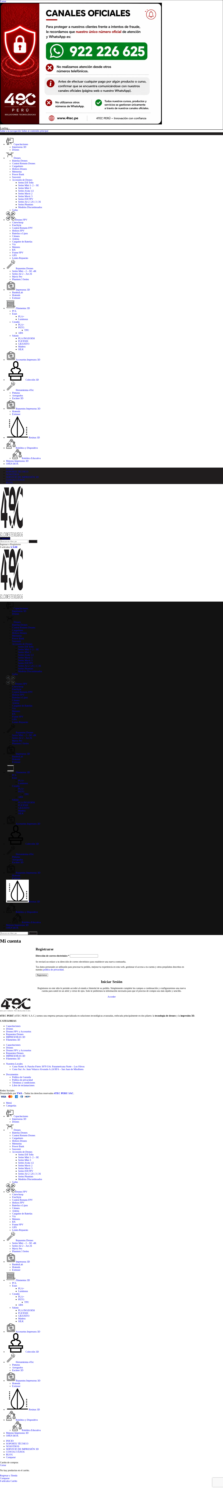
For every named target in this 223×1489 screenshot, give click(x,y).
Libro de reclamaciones (23, 1085)
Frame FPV (17, 252)
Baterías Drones (19, 160)
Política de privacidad (22, 1080)
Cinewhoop (17, 222)
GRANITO (23, 344)
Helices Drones (19, 169)
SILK (21, 349)
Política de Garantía (21, 1077)
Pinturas (16, 393)
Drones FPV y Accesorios (18, 1031)
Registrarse (42, 975)
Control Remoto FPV (22, 228)
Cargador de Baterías (22, 241)
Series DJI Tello (26, 182)
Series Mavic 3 (25, 196)
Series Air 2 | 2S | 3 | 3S (29, 201)
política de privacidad (53, 969)
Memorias (17, 171)
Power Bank (18, 174)
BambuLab (17, 292)
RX (14, 250)
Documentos (12, 1074)
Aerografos (17, 395)
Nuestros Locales (14, 1063)
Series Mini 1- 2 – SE (28, 185)
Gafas (15, 210)
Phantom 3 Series (20, 279)
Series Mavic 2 (25, 193)
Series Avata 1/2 (26, 191)
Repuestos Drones (15, 1034)
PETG (21, 327)
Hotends (16, 295)
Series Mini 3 (24, 188)
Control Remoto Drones (23, 163)
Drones (15, 149)
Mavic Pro (17, 276)
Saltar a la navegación (11, 131)
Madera (21, 346)
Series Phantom (25, 204)
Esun (14, 313)
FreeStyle (16, 225)
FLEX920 (23, 341)
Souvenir (16, 177)
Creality (16, 322)
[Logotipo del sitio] (11, 535)
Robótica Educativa (31, 458)
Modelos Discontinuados (30, 207)
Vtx (14, 244)
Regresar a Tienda (8, 1475)
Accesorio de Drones (22, 180)
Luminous (23, 319)
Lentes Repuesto (20, 258)
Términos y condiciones (23, 1082)
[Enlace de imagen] (15, 1010)
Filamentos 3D (13, 1039)
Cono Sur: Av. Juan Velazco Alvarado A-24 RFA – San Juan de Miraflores (47, 1069)
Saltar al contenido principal (35, 131)
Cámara (16, 236)
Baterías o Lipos (20, 233)
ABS (20, 333)
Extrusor (16, 298)
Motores (16, 247)
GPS (14, 255)
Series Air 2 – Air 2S (22, 274)
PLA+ (21, 316)
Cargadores (17, 166)
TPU (26, 330)
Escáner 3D (17, 398)
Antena (15, 239)
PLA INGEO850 (26, 338)
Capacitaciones (13, 1026)
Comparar (11, 1457)
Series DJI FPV (25, 199)
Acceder (112, 996)
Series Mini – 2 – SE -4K (24, 271)
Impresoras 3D (19, 147)
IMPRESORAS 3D (15, 1037)
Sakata (15, 335)
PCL (14, 311)
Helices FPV (18, 230)
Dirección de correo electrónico (52, 955)
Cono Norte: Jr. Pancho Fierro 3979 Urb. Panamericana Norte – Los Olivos (48, 1066)
